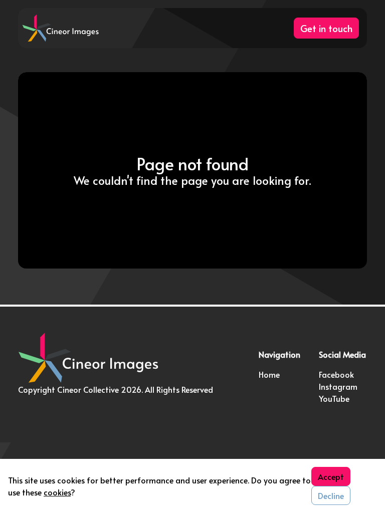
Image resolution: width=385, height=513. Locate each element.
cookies (57, 491)
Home (269, 374)
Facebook (336, 374)
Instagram (338, 386)
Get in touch (326, 28)
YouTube (334, 398)
